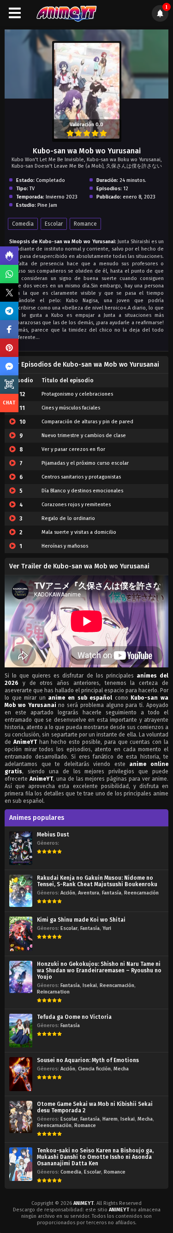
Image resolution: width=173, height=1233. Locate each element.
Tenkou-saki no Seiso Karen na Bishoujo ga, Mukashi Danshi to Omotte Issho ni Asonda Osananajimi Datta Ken (95, 1157)
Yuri (106, 928)
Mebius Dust (53, 834)
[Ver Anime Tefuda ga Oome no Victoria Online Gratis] (20, 1030)
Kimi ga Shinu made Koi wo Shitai (81, 920)
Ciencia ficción (94, 1069)
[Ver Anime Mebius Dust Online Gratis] (20, 848)
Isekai (90, 985)
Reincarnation (53, 992)
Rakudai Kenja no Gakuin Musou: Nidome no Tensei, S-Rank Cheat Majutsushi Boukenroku (97, 881)
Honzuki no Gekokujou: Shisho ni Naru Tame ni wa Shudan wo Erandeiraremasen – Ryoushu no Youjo (99, 970)
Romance (85, 224)
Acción (67, 893)
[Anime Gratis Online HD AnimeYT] (66, 13)
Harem (110, 1119)
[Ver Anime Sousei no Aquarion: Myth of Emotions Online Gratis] (20, 1074)
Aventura (88, 893)
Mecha (121, 1069)
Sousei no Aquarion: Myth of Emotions (88, 1060)
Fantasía (111, 893)
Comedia (23, 224)
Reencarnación (141, 893)
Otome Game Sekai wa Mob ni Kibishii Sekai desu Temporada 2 (95, 1107)
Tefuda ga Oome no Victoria (74, 1017)
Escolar (54, 224)
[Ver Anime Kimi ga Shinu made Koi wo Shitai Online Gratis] (20, 934)
